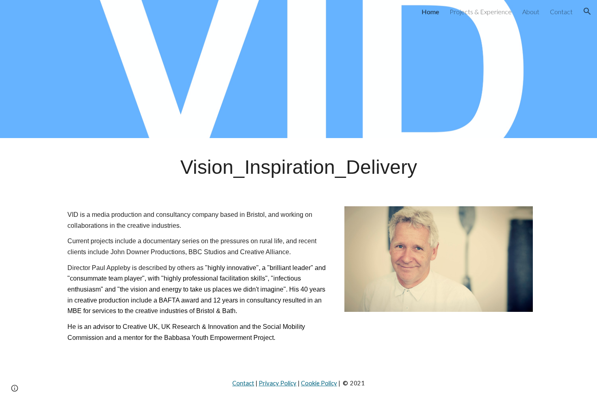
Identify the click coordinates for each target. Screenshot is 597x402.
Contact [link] (561, 11)
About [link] (530, 11)
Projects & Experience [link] (481, 11)
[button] (587, 11)
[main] (298, 167)
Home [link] (430, 11)
